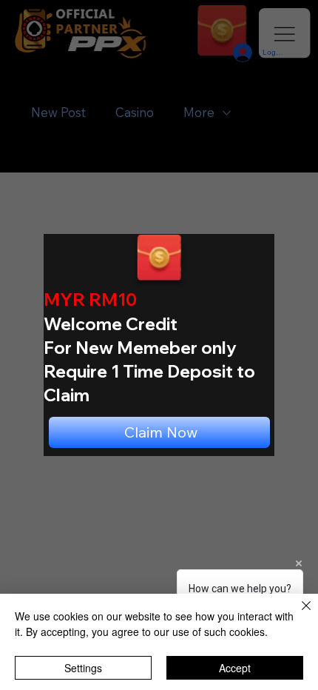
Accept (235, 667)
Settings (83, 667)
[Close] (297, 614)
